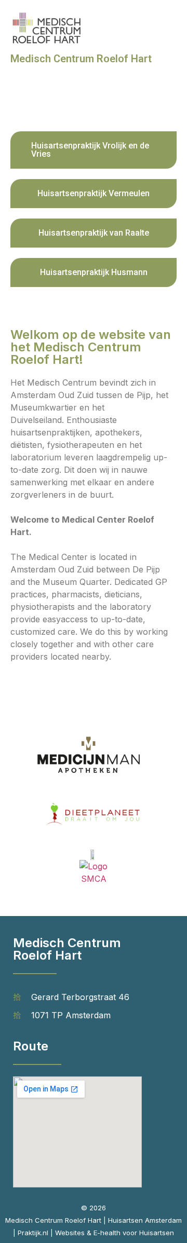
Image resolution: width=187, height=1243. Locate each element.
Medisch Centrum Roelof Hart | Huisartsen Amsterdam (93, 1220)
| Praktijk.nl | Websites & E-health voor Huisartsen (93, 1232)
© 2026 (93, 1208)
